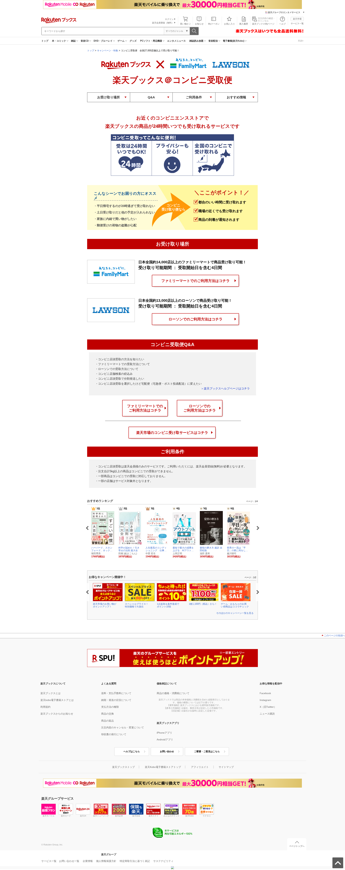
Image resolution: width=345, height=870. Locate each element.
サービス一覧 (297, 23)
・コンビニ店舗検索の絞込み (114, 373)
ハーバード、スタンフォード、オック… (101, 549)
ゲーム (121, 40)
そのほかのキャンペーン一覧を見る (235, 613)
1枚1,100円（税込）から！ (203, 604)
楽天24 (83, 816)
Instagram (265, 700)
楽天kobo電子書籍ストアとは (57, 700)
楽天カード (66, 816)
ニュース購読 (267, 713)
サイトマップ (226, 767)
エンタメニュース (176, 40)
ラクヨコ (207, 816)
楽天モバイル (48, 816)
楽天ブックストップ (123, 767)
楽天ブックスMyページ (263, 24)
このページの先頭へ (334, 635)
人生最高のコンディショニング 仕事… (156, 549)
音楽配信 (213, 40)
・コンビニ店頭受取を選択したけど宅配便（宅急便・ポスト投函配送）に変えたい (148, 383)
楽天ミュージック (101, 816)
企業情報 (88, 861)
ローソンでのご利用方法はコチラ (195, 319)
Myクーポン (214, 24)
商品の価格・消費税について (173, 693)
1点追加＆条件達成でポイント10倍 (168, 605)
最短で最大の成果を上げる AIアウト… (183, 549)
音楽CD (85, 40)
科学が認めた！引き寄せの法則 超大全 (128, 549)
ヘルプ (282, 24)
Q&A (151, 97)
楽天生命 (136, 816)
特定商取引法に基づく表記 (135, 861)
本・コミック (59, 40)
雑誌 (73, 40)
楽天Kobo (189, 816)
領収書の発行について (113, 734)
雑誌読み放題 (196, 40)
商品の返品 (107, 720)
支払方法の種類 (110, 706)
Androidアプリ (165, 739)
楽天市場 (297, 19)
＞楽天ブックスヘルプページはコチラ (225, 388)
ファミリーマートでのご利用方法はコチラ (195, 281)
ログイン (169, 19)
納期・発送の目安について (116, 700)
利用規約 (45, 706)
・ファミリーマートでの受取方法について (122, 364)
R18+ (301, 40)
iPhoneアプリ (164, 732)
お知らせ (199, 24)
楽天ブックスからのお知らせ (56, 713)
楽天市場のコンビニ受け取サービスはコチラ (172, 433)
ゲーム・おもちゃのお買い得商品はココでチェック (235, 605)
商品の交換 (107, 713)
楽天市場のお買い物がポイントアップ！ (104, 605)
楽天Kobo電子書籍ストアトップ (163, 767)
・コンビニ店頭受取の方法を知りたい (119, 359)
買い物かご (185, 24)
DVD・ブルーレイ (103, 40)
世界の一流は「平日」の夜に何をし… (237, 549)
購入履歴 (243, 24)
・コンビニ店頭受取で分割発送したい (119, 378)
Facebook (265, 693)
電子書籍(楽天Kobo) (233, 40)
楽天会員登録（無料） (163, 23)
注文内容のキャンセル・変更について (122, 727)
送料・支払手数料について (116, 693)
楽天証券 (119, 816)
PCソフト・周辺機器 (151, 40)
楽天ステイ (153, 816)
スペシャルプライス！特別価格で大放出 (136, 605)
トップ (44, 40)
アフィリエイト (200, 767)
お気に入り (229, 24)
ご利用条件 (194, 97)
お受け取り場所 (108, 97)
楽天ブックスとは (50, 693)
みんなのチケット (171, 816)
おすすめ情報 (236, 97)
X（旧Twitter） (268, 706)
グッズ (133, 40)
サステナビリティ (163, 861)
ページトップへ (296, 846)
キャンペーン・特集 (107, 50)
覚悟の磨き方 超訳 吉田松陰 (211, 549)
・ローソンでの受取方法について (116, 368)
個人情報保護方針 (106, 861)
